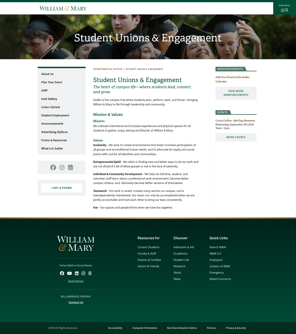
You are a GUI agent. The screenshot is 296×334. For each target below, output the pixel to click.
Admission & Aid (184, 247)
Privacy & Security (236, 328)
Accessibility (115, 328)
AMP (44, 90)
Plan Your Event (51, 82)
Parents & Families (149, 260)
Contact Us (76, 302)
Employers (216, 260)
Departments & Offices (107, 69)
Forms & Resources (54, 140)
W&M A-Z (215, 253)
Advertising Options (54, 132)
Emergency (216, 272)
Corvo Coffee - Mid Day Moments (235, 120)
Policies (211, 328)
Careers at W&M (219, 266)
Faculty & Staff (147, 253)
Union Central (50, 107)
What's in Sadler (52, 148)
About (177, 272)
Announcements (52, 123)
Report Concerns (220, 279)
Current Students (148, 247)
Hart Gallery (49, 99)
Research (180, 266)
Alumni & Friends (148, 266)
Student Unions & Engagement (148, 37)
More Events (236, 137)
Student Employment (55, 115)
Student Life (181, 260)
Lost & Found (62, 188)
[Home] (63, 8)
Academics (181, 253)
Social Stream (75, 281)
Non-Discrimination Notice (182, 328)
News (177, 279)
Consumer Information (144, 328)
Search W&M (217, 247)
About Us (47, 74)
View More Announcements (236, 93)
